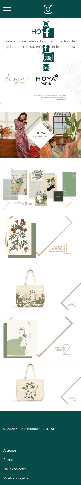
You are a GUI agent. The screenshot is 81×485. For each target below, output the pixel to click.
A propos (9, 450)
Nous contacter (14, 469)
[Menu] (7, 9)
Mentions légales (15, 478)
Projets (8, 459)
